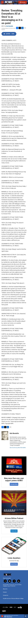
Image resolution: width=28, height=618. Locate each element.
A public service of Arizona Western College (13, 598)
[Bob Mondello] (4, 435)
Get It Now (14, 564)
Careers (5, 592)
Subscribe (14, 531)
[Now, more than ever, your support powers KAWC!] (14, 465)
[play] (2, 616)
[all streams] (26, 616)
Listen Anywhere (14, 558)
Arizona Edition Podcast (14, 518)
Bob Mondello (9, 26)
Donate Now (14, 484)
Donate (23, 2)
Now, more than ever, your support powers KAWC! (14, 479)
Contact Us (5, 595)
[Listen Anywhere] (14, 546)
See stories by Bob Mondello (18, 447)
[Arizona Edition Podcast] (14, 502)
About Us (5, 589)
